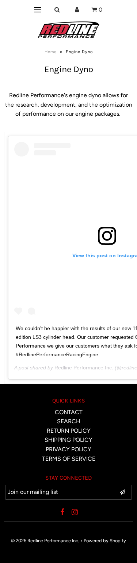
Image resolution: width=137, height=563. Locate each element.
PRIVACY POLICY (68, 449)
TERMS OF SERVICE (68, 458)
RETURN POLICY (69, 430)
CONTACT (69, 412)
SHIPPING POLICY (68, 439)
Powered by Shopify (105, 540)
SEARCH (68, 421)
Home (51, 51)
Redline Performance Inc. (83, 367)
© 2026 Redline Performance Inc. (45, 540)
